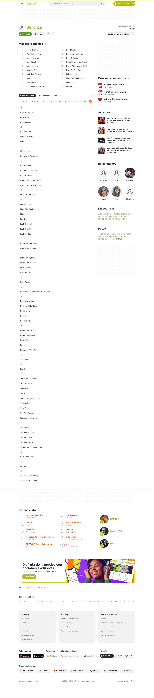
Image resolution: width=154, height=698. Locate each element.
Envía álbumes (66, 623)
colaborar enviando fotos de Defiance (112, 237)
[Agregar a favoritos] (48, 34)
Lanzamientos (27, 639)
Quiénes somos (107, 631)
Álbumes (25, 627)
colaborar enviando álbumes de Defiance (113, 217)
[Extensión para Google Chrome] (52, 656)
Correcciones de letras (70, 631)
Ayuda (103, 619)
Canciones (26, 619)
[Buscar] (102, 3)
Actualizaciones (28, 635)
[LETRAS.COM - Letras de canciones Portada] (31, 3)
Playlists (25, 631)
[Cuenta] (133, 3)
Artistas (25, 623)
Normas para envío (108, 635)
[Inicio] (20, 587)
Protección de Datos (109, 627)
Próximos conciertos (112, 78)
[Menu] (22, 3)
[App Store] (38, 656)
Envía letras (65, 627)
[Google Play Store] (25, 656)
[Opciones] (53, 34)
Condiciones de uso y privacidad (113, 623)
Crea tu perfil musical (69, 619)
